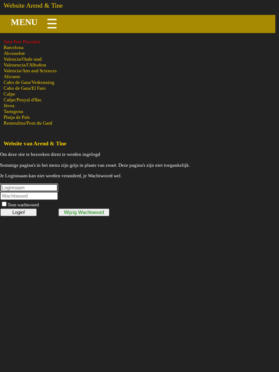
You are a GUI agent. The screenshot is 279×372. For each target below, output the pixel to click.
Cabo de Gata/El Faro (25, 88)
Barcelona (14, 47)
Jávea (9, 105)
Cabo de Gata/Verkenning (29, 82)
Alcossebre (14, 53)
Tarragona (13, 111)
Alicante (12, 76)
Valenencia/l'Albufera (25, 65)
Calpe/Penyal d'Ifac (23, 99)
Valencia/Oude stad (23, 59)
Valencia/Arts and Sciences (30, 70)
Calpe (9, 94)
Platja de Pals (17, 117)
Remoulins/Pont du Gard (28, 123)
